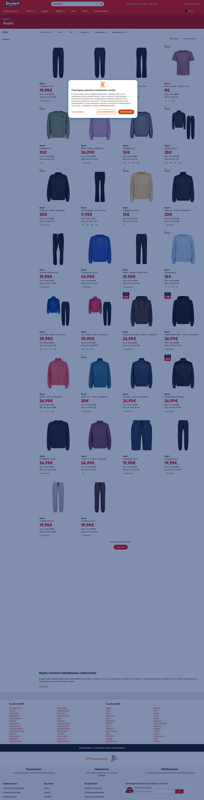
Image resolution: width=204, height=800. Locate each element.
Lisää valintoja (77, 112)
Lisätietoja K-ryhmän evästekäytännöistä (98, 106)
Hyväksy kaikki (126, 112)
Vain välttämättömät (106, 112)
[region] (102, 99)
